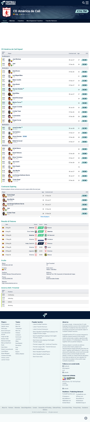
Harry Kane (4, 347)
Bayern (18, 351)
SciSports (79, 341)
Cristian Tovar (17, 111)
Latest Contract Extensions (40, 329)
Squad (5, 20)
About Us (4, 407)
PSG (17, 349)
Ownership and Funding (44, 407)
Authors (45, 409)
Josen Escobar (17, 127)
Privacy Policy (77, 407)
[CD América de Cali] (6, 12)
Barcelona (18, 345)
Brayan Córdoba (17, 106)
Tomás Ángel (16, 179)
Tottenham (19, 328)
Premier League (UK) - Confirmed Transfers (45, 344)
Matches (12, 20)
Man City (18, 330)
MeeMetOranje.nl (81, 402)
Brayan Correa (17, 120)
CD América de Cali (26, 11)
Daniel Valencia (17, 152)
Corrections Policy (67, 407)
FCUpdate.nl (65, 396)
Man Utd (18, 326)
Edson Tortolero (17, 157)
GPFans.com (79, 396)
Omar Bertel (16, 84)
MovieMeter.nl (66, 398)
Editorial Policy (57, 407)
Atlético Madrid (20, 353)
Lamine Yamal (5, 359)
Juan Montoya (17, 59)
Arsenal (18, 324)
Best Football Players (39, 349)
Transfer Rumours (51, 20)
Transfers (21, 20)
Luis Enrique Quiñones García (21, 175)
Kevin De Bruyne (5, 330)
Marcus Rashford (6, 343)
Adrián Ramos (17, 148)
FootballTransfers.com (68, 394)
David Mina (16, 93)
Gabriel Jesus (5, 326)
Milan (17, 341)
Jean (14, 63)
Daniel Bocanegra (18, 97)
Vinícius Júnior (5, 357)
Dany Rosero (16, 71)
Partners (10, 407)
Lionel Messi (4, 351)
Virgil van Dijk (5, 336)
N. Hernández (16, 115)
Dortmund (18, 337)
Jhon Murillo (16, 170)
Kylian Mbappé (5, 353)
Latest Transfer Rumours (40, 326)
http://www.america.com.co (9, 283)
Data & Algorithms (26, 407)
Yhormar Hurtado (18, 89)
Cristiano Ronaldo (6, 355)
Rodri (2, 345)
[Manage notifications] (85, 418)
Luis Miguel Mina (17, 75)
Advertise (17, 407)
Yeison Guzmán (17, 136)
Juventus (18, 339)
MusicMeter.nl (80, 398)
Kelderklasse (79, 400)
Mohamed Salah (5, 341)
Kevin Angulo (16, 166)
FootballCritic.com (81, 394)
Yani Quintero (16, 132)
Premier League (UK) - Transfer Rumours (44, 346)
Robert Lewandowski (7, 349)
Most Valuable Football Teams (41, 354)
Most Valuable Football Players (41, 351)
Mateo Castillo (17, 79)
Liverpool (18, 335)
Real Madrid (19, 343)
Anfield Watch (66, 402)
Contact (35, 407)
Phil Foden (4, 328)
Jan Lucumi (16, 161)
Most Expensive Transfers (35, 20)
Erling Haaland (5, 324)
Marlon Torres (17, 102)
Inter (17, 347)
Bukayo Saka (5, 338)
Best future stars (38, 356)
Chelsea (18, 332)
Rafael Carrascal (17, 141)
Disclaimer (85, 407)
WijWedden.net (66, 400)
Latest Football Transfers (40, 324)
